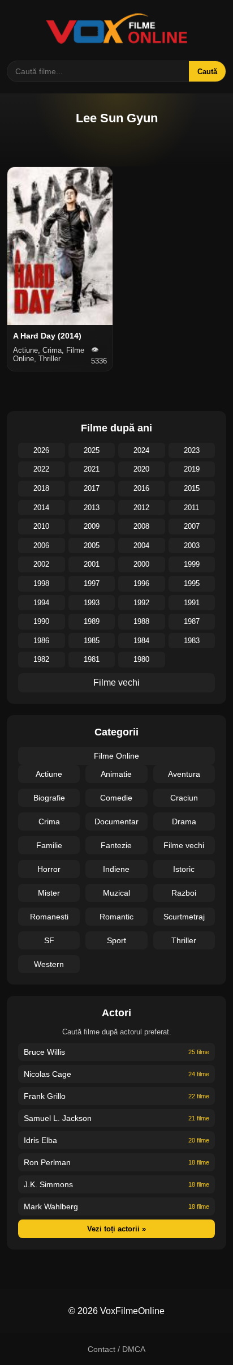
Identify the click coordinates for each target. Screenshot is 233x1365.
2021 (92, 469)
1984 (141, 640)
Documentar (116, 821)
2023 (192, 450)
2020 (141, 469)
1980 (141, 659)
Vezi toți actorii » (116, 1229)
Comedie (116, 797)
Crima (49, 821)
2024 (141, 450)
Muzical (116, 892)
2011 (191, 507)
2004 (141, 545)
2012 (141, 507)
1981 (92, 659)
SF (49, 940)
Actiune (49, 773)
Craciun (184, 797)
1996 (141, 583)
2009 (92, 526)
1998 (41, 583)
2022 (41, 469)
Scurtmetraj (184, 916)
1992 (141, 602)
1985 (92, 640)
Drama (184, 821)
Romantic (116, 916)
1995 (192, 583)
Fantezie (116, 845)
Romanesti (49, 916)
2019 (192, 469)
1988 (141, 621)
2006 (41, 545)
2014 (41, 507)
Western (49, 964)
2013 (92, 507)
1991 (192, 602)
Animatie (116, 773)
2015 (192, 488)
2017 (92, 488)
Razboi (183, 892)
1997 (92, 583)
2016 (141, 488)
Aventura (184, 773)
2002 (41, 564)
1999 (192, 564)
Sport (116, 940)
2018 (41, 488)
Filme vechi (116, 682)
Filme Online (116, 755)
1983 (192, 640)
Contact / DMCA (116, 1349)
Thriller (183, 940)
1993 (92, 602)
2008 (141, 526)
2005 (92, 545)
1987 (192, 621)
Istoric (184, 869)
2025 (92, 450)
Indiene (116, 869)
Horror (49, 869)
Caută (207, 71)
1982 (41, 659)
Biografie (49, 797)
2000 (141, 564)
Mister (49, 892)
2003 (192, 545)
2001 (92, 564)
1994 (41, 602)
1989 (92, 621)
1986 (41, 640)
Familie (49, 845)
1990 (41, 621)
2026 (41, 450)
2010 (41, 526)
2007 (192, 526)
